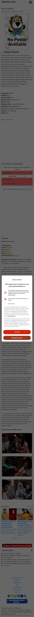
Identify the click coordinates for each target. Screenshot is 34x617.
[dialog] (17, 308)
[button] (17, 303)
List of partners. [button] (11, 316)
